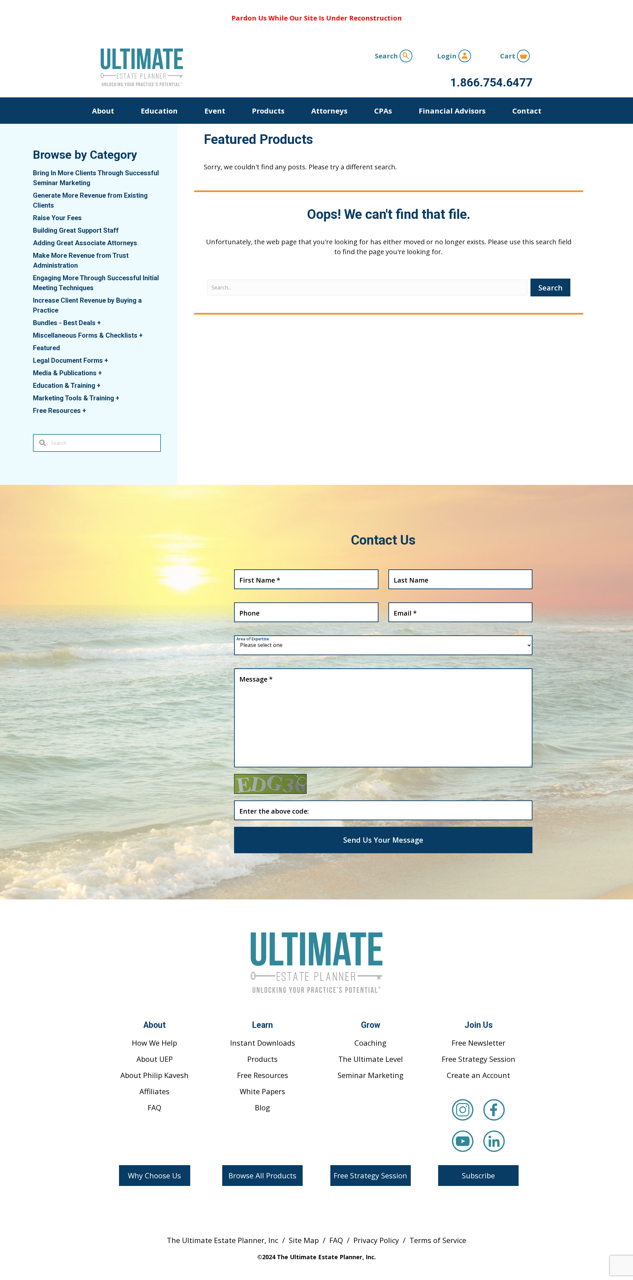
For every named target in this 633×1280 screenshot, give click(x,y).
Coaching (370, 1043)
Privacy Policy (376, 1240)
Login (447, 55)
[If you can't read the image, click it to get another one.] (270, 784)
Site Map (304, 1240)
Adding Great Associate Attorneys (85, 243)
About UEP (154, 1059)
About (103, 111)
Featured (46, 348)
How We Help (154, 1043)
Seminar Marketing (371, 1075)
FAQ (154, 1107)
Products (268, 111)
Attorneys (329, 111)
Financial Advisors (452, 111)
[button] (154, 1175)
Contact (526, 111)
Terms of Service (437, 1240)
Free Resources (59, 411)
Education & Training (67, 385)
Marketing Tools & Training (76, 398)
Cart (508, 55)
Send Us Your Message (383, 840)
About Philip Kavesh (154, 1075)
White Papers (262, 1091)
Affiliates (154, 1091)
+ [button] (99, 323)
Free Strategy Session (478, 1059)
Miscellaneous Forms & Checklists (88, 335)
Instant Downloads (262, 1043)
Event (214, 111)
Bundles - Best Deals (67, 323)
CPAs (383, 111)
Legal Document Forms (70, 360)
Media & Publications (67, 373)
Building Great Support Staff (76, 230)
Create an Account (478, 1075)
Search (387, 55)
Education (159, 111)
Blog (262, 1107)
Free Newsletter (478, 1043)
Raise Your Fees (57, 218)
